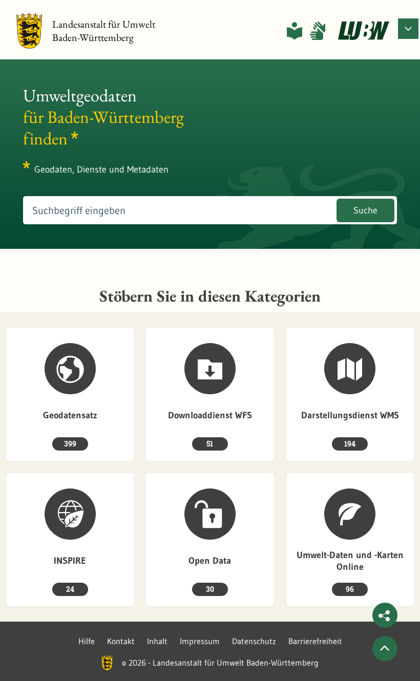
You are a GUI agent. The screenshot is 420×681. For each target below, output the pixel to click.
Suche (365, 210)
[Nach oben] (384, 648)
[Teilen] (384, 615)
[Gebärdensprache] (317, 30)
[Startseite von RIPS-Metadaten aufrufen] (363, 31)
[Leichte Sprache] (294, 30)
